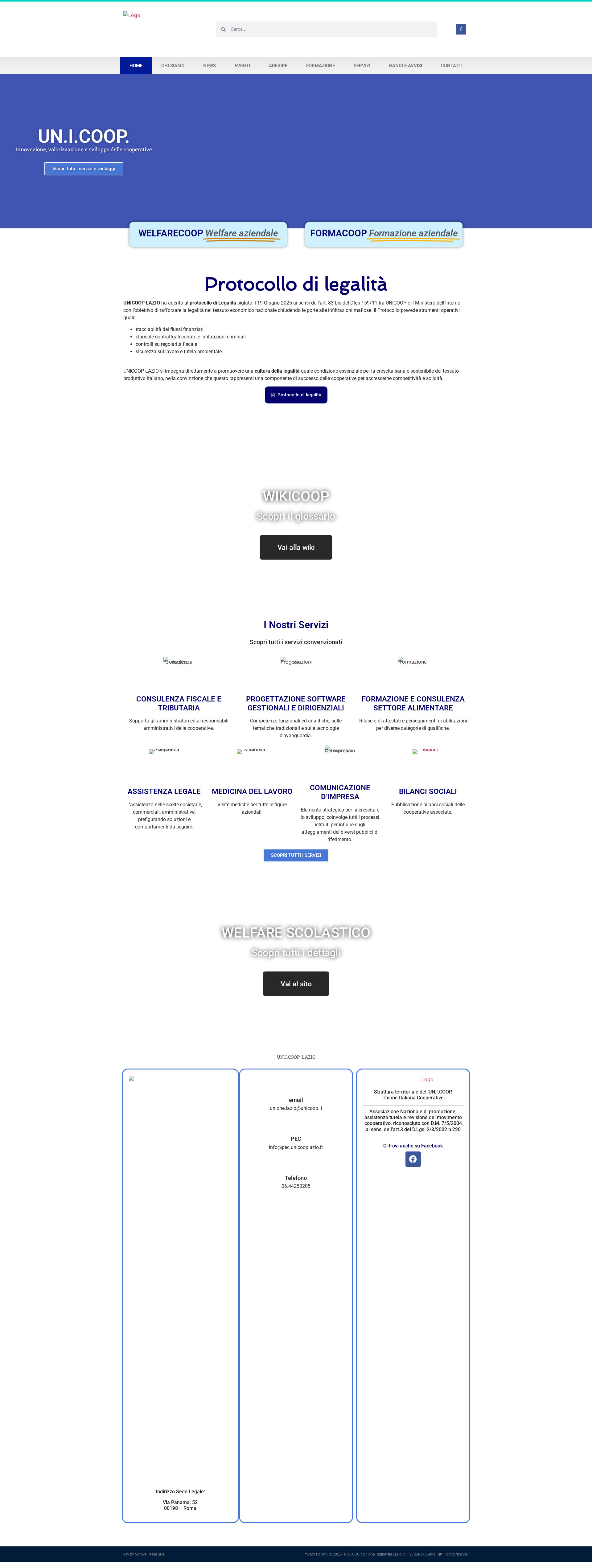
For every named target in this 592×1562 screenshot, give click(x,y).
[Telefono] (296, 1166)
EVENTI (242, 65)
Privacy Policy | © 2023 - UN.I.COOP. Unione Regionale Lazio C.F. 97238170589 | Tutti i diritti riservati (386, 1554)
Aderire (278, 65)
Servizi (362, 65)
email (296, 1100)
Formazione (320, 65)
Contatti (451, 65)
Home (136, 65)
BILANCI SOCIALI (428, 791)
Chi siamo (172, 65)
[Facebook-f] (461, 29)
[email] (296, 1088)
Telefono (296, 1178)
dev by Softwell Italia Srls (143, 1554)
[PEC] (296, 1127)
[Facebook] (413, 1159)
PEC (296, 1138)
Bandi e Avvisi (405, 65)
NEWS (209, 65)
